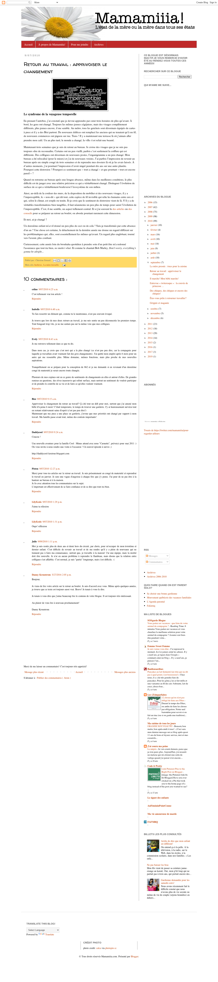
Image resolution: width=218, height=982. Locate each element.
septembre (156, 262)
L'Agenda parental (156, 601)
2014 (150, 337)
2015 (150, 342)
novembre (156, 313)
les (118, 209)
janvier (154, 225)
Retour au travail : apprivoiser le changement (165, 272)
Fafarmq (151, 605)
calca (98, 948)
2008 (150, 211)
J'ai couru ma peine (157, 746)
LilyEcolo (37, 502)
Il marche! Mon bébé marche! (164, 278)
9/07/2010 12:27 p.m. (49, 468)
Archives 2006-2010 (157, 576)
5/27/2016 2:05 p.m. (62, 574)
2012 (150, 328)
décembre (155, 318)
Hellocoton (162, 421)
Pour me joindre (79, 44)
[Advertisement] (154, 491)
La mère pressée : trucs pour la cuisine (168, 266)
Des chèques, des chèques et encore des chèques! (168, 292)
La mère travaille (51, 264)
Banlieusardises (155, 669)
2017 (150, 351)
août (153, 257)
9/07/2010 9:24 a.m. (53, 432)
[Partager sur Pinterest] (69, 260)
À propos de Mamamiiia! (51, 44)
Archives (99, 44)
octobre (154, 308)
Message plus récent (34, 672)
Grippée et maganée (159, 302)
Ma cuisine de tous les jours (161, 723)
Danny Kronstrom (41, 574)
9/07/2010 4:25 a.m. (48, 289)
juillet (154, 253)
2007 (150, 207)
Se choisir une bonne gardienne (162, 593)
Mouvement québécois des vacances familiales (169, 597)
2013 (150, 333)
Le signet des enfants (158, 797)
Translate (49, 934)
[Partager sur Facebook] (66, 260)
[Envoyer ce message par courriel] (54, 260)
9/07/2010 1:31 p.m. (52, 521)
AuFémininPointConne (159, 805)
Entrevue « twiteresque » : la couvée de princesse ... (169, 284)
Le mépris (152, 748)
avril (153, 239)
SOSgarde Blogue (156, 620)
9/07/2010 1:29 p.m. (52, 501)
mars (153, 234)
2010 (150, 220)
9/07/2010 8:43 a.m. (48, 339)
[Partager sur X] (62, 260)
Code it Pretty (154, 766)
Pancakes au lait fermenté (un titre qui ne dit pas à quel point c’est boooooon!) (167, 673)
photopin (109, 948)
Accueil (28, 44)
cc (115, 948)
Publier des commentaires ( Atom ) (54, 677)
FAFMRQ (152, 822)
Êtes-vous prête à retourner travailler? (168, 298)
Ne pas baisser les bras (157, 864)
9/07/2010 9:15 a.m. (47, 398)
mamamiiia (154, 421)
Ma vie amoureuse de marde (162, 814)
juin (153, 248)
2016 (150, 347)
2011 (150, 323)
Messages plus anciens (125, 672)
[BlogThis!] (58, 260)
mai (153, 243)
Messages (153, 555)
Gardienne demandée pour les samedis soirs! (175, 881)
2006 (150, 202)
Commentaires (155, 561)
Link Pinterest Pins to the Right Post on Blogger (173, 770)
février (154, 229)
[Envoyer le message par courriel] (63, 264)
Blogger (134, 956)
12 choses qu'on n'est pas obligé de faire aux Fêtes (173, 699)
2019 (150, 356)
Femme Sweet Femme (158, 646)
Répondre (36, 298)
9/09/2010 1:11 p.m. (48, 541)
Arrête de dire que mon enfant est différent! (175, 842)
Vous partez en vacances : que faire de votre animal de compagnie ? (167, 625)
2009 (150, 216)
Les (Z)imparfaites (157, 694)
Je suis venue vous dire (158, 648)
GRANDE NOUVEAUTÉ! (160, 726)
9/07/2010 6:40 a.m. (50, 309)
